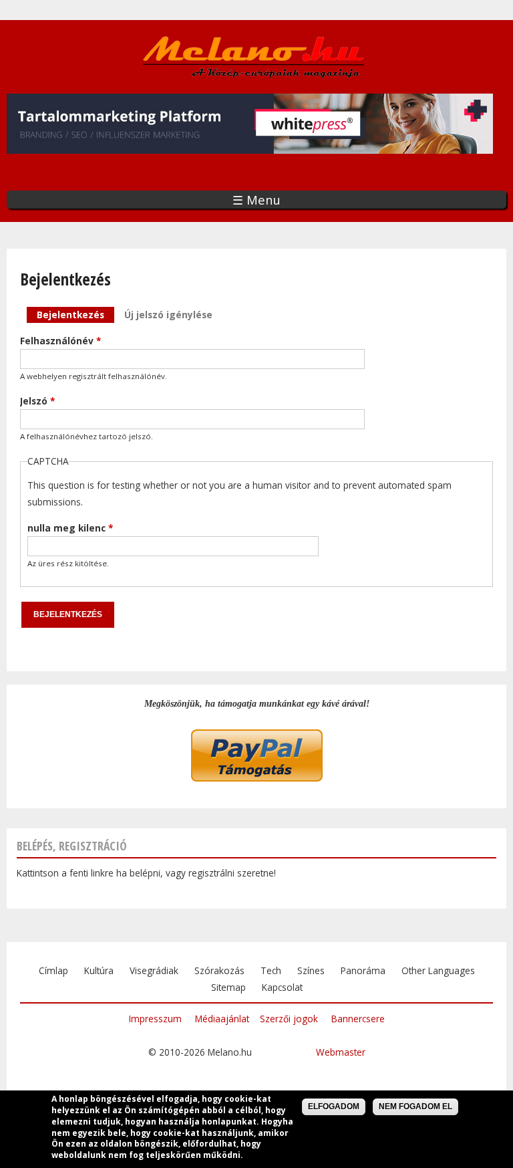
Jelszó (37, 400)
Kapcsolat (282, 987)
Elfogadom (333, 1106)
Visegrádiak (154, 970)
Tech (271, 970)
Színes (311, 970)
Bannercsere (358, 1018)
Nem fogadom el (415, 1106)
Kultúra (99, 970)
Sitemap (228, 987)
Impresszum (155, 1018)
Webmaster (340, 1052)
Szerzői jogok (289, 1018)
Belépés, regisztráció (72, 846)
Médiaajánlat (222, 1018)
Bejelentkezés (75, 314)
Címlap (53, 970)
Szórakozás (219, 970)
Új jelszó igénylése (168, 314)
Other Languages (438, 970)
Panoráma (363, 970)
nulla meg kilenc (70, 527)
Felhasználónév (60, 340)
